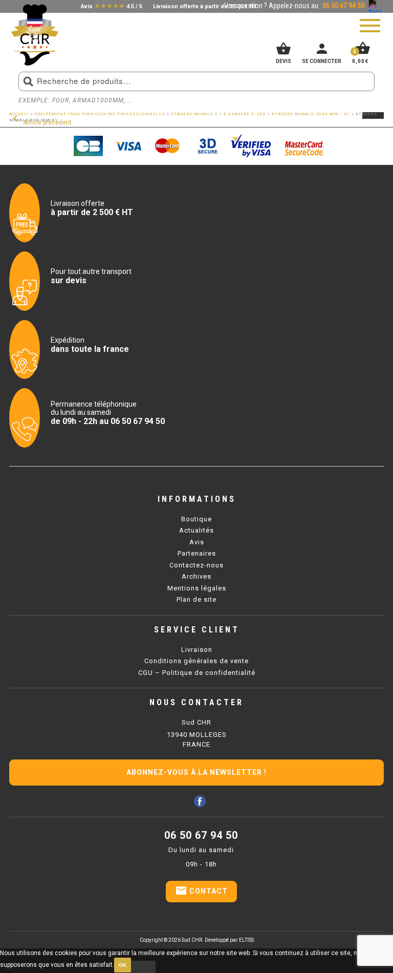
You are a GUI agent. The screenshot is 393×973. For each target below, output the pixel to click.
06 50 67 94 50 (201, 835)
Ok (122, 965)
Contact (201, 890)
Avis (196, 542)
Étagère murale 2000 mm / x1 (311, 114)
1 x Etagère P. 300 (242, 114)
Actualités (196, 530)
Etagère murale (192, 114)
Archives (196, 576)
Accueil (19, 114)
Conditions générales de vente (196, 661)
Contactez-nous (196, 565)
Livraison (196, 649)
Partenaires (197, 553)
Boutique (196, 519)
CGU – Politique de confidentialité (196, 672)
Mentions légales (196, 588)
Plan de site (196, 599)
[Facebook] (199, 801)
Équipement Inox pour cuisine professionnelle (100, 114)
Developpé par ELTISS (229, 940)
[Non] (143, 967)
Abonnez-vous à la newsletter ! (196, 772)
